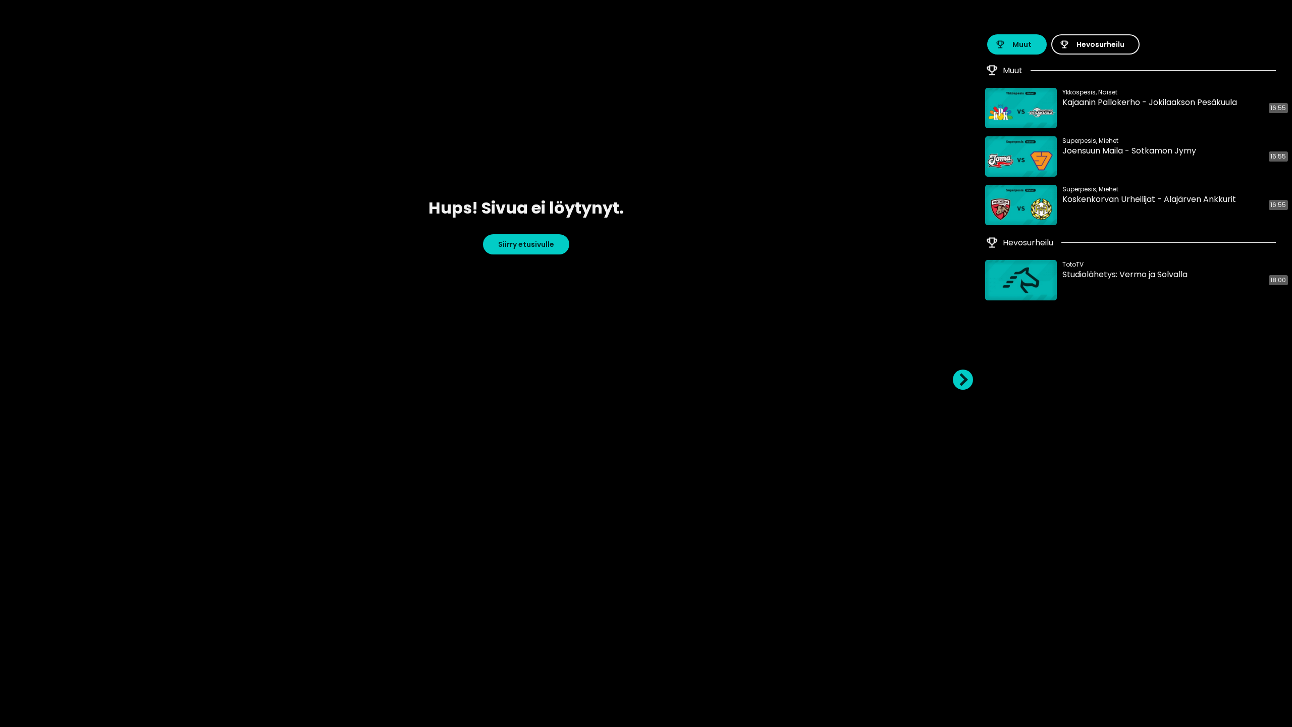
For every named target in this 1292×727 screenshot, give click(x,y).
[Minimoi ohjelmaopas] (963, 380)
